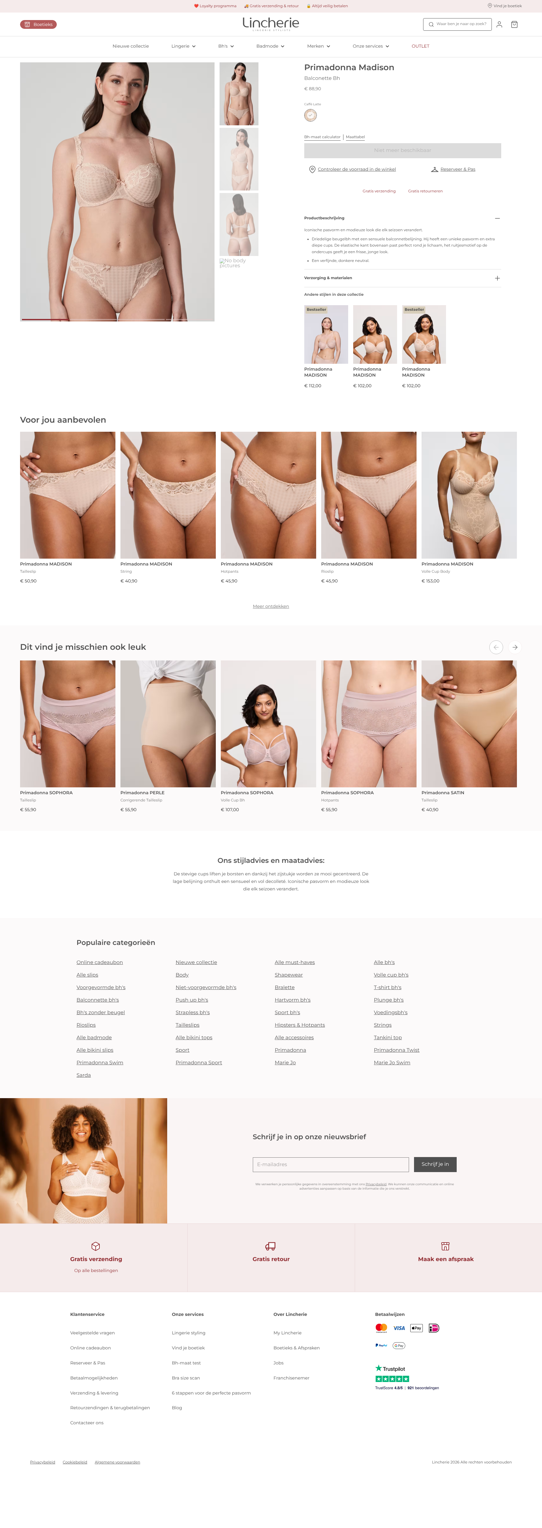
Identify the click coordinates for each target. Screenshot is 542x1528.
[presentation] (496, 647)
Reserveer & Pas (457, 169)
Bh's (223, 46)
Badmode (268, 46)
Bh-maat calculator (322, 137)
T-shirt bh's (387, 988)
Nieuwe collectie (131, 46)
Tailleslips (187, 1025)
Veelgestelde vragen (92, 1333)
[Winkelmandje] (514, 24)
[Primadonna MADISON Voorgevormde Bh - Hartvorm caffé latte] (375, 334)
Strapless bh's (193, 1013)
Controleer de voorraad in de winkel (357, 169)
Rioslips (86, 1025)
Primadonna (290, 1050)
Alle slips (87, 975)
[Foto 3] (141, 319)
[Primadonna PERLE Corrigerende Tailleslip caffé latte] (168, 723)
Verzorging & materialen (328, 278)
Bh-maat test (186, 1363)
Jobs (279, 1363)
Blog (177, 1408)
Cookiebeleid (75, 1462)
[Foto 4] (189, 319)
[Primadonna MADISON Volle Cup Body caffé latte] (469, 495)
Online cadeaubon (100, 963)
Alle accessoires (294, 1038)
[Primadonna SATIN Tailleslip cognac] (469, 723)
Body (182, 975)
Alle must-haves (295, 963)
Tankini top (388, 1038)
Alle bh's (384, 963)
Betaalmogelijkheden (94, 1378)
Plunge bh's (389, 1000)
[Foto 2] (93, 319)
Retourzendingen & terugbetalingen (110, 1408)
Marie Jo (285, 1063)
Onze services (368, 46)
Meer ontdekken (271, 606)
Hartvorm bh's (293, 1000)
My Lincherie (288, 1333)
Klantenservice (87, 1314)
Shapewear (289, 975)
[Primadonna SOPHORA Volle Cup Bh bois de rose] (268, 723)
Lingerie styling (188, 1333)
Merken (315, 46)
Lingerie (180, 46)
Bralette (285, 988)
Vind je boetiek (188, 1348)
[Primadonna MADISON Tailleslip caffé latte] (67, 495)
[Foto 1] (45, 319)
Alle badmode (94, 1038)
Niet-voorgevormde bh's (206, 988)
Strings (383, 1025)
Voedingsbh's (390, 1013)
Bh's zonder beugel (101, 1013)
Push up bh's (192, 1000)
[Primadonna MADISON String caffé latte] (168, 495)
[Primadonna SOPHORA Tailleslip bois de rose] (67, 723)
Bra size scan (186, 1378)
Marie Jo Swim (392, 1063)
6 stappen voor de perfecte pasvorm (211, 1393)
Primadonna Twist (397, 1050)
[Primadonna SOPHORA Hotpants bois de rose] (369, 723)
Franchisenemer (292, 1378)
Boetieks (43, 24)
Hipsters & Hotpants (300, 1025)
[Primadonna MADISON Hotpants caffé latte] (268, 495)
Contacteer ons (87, 1423)
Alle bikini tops (194, 1038)
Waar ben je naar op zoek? (461, 24)
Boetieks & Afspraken (297, 1348)
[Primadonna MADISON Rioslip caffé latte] (369, 495)
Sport (182, 1050)
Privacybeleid (376, 1184)
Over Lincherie (290, 1314)
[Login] (499, 24)
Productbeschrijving (324, 218)
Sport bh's (287, 1013)
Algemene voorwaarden (117, 1462)
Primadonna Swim (100, 1063)
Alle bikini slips (95, 1050)
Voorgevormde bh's (101, 988)
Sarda (84, 1075)
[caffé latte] (310, 115)
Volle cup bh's (391, 975)
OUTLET (420, 46)
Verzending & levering (94, 1393)
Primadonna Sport (199, 1063)
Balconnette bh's (98, 1000)
